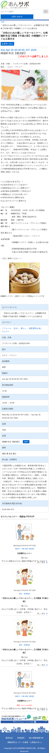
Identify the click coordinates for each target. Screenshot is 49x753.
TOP (2, 22)
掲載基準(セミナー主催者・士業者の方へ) (24, 742)
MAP (26, 442)
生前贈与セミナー (24, 553)
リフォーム (6, 328)
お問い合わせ (16, 17)
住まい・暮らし (20, 328)
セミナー (5, 331)
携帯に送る (8, 44)
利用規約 (21, 738)
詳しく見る (41, 562)
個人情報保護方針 (36, 738)
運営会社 (9, 738)
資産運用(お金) (35, 328)
